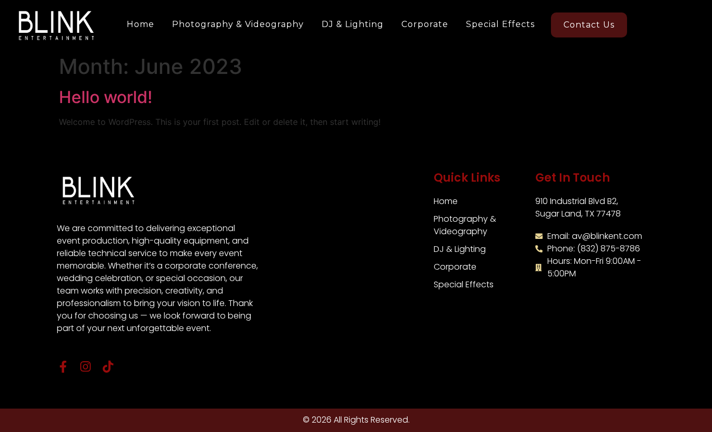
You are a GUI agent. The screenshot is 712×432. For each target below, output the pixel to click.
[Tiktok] (108, 367)
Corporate (424, 24)
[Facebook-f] (63, 367)
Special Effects (500, 24)
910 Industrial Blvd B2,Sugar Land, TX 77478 (578, 207)
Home (140, 24)
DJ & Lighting (353, 24)
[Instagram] (85, 367)
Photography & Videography (238, 24)
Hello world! (105, 97)
